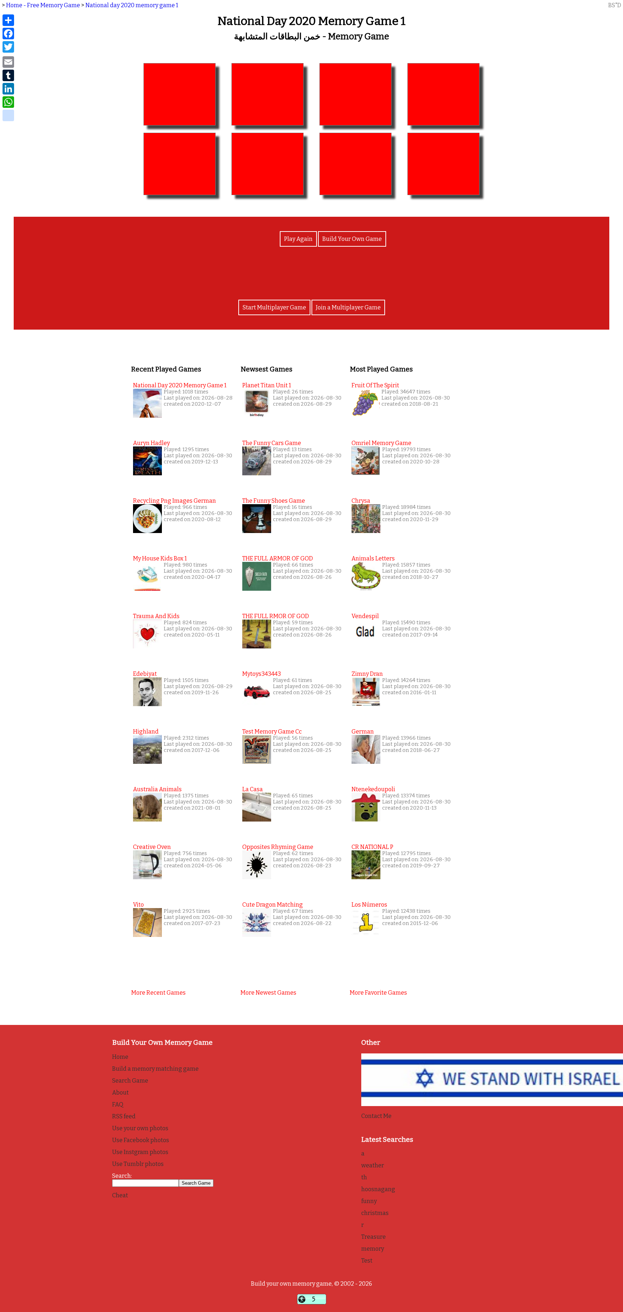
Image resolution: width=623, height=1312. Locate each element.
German (363, 731)
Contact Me (376, 1116)
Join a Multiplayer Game (348, 307)
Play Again (298, 238)
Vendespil (365, 616)
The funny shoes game (273, 500)
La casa (252, 789)
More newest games (268, 992)
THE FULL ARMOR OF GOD (277, 558)
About (120, 1092)
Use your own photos (140, 1128)
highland (146, 731)
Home (120, 1056)
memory (372, 1248)
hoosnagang (378, 1189)
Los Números (369, 904)
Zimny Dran (367, 673)
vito (138, 904)
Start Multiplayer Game (274, 307)
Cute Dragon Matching (272, 904)
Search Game (130, 1080)
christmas (375, 1213)
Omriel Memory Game (381, 443)
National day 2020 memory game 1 (131, 5)
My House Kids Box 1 (160, 558)
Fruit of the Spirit (375, 385)
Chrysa (361, 500)
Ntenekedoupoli (373, 789)
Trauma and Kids (156, 616)
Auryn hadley (151, 443)
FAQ (117, 1104)
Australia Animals (157, 789)
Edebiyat (145, 673)
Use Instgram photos (140, 1152)
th (364, 1177)
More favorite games (378, 992)
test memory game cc (272, 731)
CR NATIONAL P (372, 847)
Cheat (120, 1195)
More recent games (158, 992)
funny (369, 1201)
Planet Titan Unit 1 (266, 385)
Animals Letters (373, 558)
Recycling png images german (174, 500)
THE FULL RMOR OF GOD (275, 616)
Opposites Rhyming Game (277, 847)
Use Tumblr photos (138, 1164)
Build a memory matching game (155, 1068)
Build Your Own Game (352, 238)
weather (372, 1165)
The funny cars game (271, 443)
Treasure (373, 1236)
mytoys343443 (261, 673)
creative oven (152, 847)
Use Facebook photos (140, 1140)
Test (366, 1260)
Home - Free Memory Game (43, 5)
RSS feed (124, 1116)
